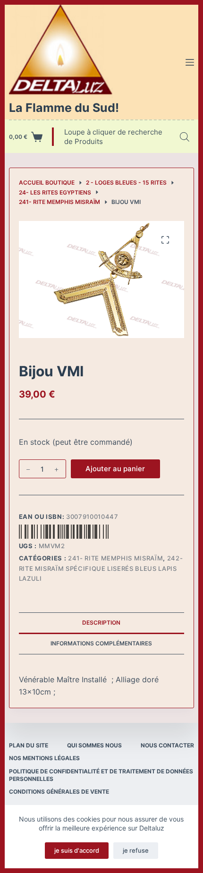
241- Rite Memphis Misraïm (115, 558)
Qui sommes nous (94, 745)
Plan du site (28, 745)
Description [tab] (101, 622)
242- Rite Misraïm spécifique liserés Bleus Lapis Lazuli (101, 568)
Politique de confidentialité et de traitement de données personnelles (101, 775)
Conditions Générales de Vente (59, 791)
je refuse (136, 850)
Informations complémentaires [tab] (101, 643)
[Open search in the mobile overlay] (184, 136)
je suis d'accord (76, 850)
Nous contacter (167, 745)
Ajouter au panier (115, 468)
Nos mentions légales (44, 758)
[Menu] (190, 62)
